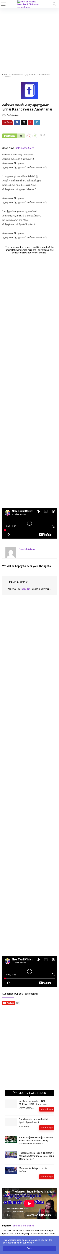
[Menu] (3, 4)
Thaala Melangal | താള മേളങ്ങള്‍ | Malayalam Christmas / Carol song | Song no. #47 (36, 1156)
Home (4, 75)
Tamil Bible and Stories (23, 1225)
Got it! (29, 1248)
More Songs (47, 1109)
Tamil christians (12, 115)
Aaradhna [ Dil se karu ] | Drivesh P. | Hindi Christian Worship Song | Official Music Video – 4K (36, 1140)
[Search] (54, 4)
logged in (25, 589)
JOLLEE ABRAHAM (26, 1108)
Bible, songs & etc (25, 148)
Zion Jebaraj (24, 1126)
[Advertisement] (29, 39)
